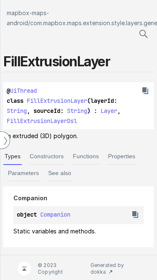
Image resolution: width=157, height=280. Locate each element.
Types (13, 156)
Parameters (23, 173)
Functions (86, 156)
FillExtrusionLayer (57, 101)
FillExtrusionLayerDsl (42, 121)
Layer (108, 111)
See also (59, 173)
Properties (121, 156)
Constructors (47, 156)
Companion (55, 214)
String (17, 111)
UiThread (23, 90)
